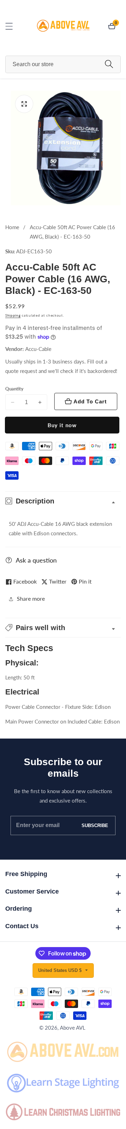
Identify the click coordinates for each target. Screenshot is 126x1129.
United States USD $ (60, 970)
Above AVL (72, 1027)
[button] (63, 627)
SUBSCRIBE (95, 825)
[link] (63, 1051)
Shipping (13, 315)
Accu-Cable (38, 349)
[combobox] (63, 64)
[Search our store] (109, 64)
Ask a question (36, 560)
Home (12, 227)
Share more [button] (31, 598)
